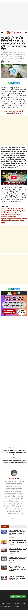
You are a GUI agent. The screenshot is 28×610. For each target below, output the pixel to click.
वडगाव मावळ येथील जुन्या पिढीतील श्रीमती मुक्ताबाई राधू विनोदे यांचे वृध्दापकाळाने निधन (18, 541)
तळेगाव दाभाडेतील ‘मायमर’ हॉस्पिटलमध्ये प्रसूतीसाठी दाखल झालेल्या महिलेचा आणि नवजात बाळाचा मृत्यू (17, 578)
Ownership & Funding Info (6, 603)
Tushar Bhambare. (15, 606)
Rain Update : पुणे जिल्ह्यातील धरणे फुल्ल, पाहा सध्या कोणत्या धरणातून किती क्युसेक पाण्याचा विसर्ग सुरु (13, 211)
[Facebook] (12, 83)
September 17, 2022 (20, 61)
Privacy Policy (18, 603)
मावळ (2, 91)
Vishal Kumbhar (9, 61)
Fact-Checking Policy (12, 602)
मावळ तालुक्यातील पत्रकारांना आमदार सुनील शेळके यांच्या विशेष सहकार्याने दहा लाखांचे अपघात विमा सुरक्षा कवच (18, 549)
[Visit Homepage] (14, 32)
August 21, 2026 (12, 544)
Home (20, 602)
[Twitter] (15, 83)
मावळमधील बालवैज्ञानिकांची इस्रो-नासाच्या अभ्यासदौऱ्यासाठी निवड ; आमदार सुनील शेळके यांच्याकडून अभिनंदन (17, 558)
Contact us (3, 602)
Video (24, 603)
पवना (11, 93)
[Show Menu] (2, 32)
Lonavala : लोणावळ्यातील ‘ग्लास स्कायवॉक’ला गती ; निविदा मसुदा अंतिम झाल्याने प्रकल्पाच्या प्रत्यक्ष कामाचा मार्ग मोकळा (16, 532)
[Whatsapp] (9, 83)
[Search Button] (26, 32)
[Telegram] (18, 83)
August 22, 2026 (12, 537)
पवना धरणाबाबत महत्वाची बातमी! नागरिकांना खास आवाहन (11, 216)
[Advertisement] (14, 16)
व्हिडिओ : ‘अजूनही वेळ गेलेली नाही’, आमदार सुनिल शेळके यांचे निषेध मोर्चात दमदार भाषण (14, 221)
